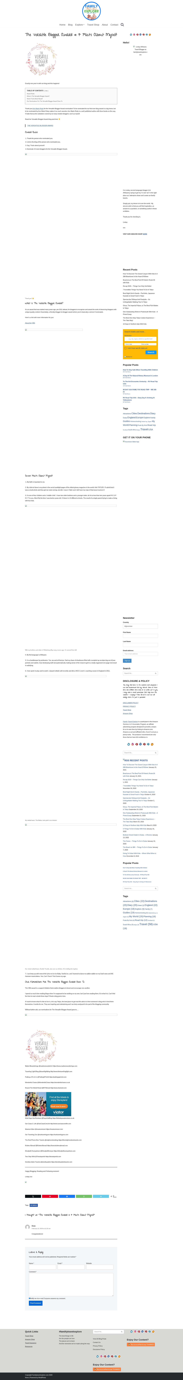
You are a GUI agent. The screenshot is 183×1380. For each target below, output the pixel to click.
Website (89, 1263)
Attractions (127, 414)
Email (60, 1263)
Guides (126, 421)
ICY (137, 703)
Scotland (125, 430)
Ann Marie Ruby (38, 108)
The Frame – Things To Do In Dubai (135, 841)
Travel (144, 429)
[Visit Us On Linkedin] (146, 35)
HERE (145, 234)
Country (126, 622)
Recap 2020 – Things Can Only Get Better (137, 286)
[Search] (156, 673)
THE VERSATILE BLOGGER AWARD (40, 125)
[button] (83, 24)
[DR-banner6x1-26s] (71, 1015)
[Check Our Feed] (149, 35)
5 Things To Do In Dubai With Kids (134, 829)
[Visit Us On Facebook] (140, 35)
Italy (146, 421)
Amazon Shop (128, 713)
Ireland (143, 421)
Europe (139, 417)
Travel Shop (93, 24)
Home (62, 24)
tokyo (138, 430)
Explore (147, 418)
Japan (150, 421)
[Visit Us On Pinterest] (143, 35)
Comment (32, 1272)
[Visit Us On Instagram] (134, 35)
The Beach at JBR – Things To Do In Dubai (137, 847)
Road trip (151, 425)
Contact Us (96, 1342)
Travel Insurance (30, 1343)
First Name (127, 632)
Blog (70, 24)
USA (150, 429)
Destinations (143, 413)
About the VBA (30, 323)
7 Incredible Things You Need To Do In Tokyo (138, 290)
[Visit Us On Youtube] (137, 35)
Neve (27, 1377)
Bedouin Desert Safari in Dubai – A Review (137, 835)
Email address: (128, 650)
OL (135, 703)
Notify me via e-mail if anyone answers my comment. (47, 1298)
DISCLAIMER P (128, 703)
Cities (134, 413)
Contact (114, 24)
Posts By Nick (142, 425)
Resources (28, 1346)
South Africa (132, 430)
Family (152, 418)
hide (46, 90)
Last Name (127, 641)
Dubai (125, 418)
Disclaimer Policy (99, 1349)
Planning (133, 425)
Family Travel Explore (130, 721)
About (105, 24)
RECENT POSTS (139, 760)
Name (31, 1263)
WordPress (42, 1377)
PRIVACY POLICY (129, 706)
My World (34, 1205)
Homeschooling (135, 421)
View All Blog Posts (99, 1339)
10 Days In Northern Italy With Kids (134, 324)
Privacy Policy (98, 1346)
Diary (152, 413)
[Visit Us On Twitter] (131, 35)
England (131, 417)
